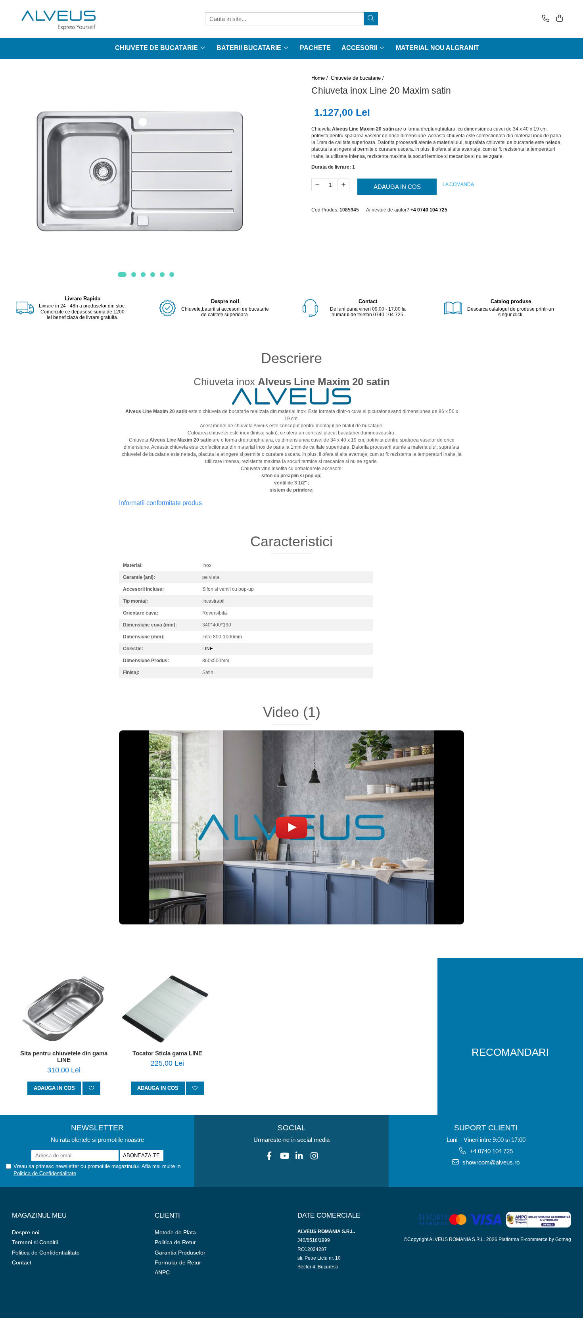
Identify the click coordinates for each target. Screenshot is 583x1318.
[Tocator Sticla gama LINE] (167, 1010)
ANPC (162, 1272)
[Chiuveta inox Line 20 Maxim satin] (146, 172)
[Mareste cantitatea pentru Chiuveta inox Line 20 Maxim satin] (343, 185)
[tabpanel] (146, 172)
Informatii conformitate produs (160, 503)
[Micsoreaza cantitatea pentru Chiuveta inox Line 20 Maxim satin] (317, 185)
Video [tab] (291, 712)
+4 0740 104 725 (490, 1151)
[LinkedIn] (299, 1156)
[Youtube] (284, 1156)
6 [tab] (172, 274)
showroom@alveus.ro (490, 1162)
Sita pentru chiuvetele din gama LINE (63, 1056)
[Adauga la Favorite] (91, 1088)
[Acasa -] (59, 19)
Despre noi (25, 1232)
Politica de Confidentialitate (44, 1173)
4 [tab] (152, 274)
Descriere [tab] (291, 358)
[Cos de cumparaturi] (558, 19)
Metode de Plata (175, 1232)
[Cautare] (371, 18)
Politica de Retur (175, 1242)
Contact (21, 1262)
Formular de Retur (178, 1262)
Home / (320, 78)
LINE (207, 648)
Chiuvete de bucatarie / (358, 78)
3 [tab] (143, 274)
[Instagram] (314, 1156)
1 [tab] (122, 274)
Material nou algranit (437, 47)
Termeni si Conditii (35, 1242)
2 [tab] (133, 274)
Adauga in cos (397, 186)
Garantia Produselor (180, 1252)
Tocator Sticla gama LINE (167, 1053)
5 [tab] (162, 274)
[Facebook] (269, 1156)
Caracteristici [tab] (291, 541)
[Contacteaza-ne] (544, 19)
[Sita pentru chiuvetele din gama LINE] (63, 1010)
